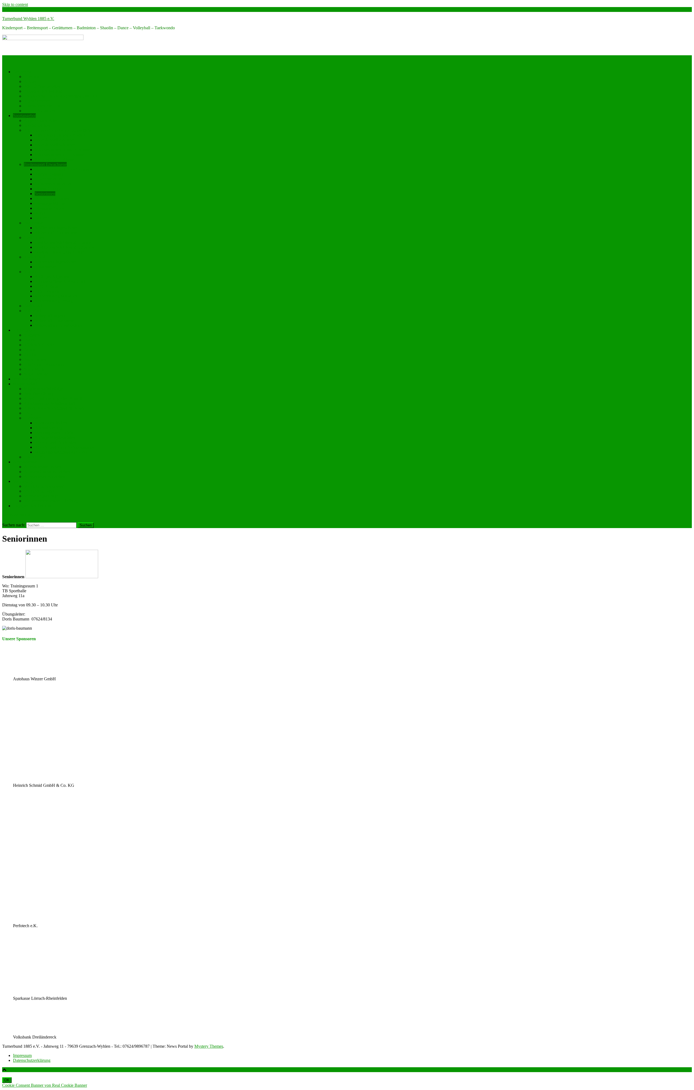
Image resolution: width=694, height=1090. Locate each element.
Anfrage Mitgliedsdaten (55, 437)
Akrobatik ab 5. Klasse (54, 159)
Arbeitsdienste (25, 462)
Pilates (29, 340)
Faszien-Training (49, 174)
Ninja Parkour (36, 374)
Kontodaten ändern (51, 423)
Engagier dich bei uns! (43, 91)
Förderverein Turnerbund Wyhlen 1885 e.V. (61, 96)
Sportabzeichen (37, 125)
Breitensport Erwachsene (45, 164)
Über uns (32, 76)
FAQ (28, 413)
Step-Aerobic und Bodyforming (62, 169)
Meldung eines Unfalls (54, 432)
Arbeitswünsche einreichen (47, 471)
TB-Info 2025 (36, 457)
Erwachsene (45, 266)
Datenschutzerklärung (31, 1060)
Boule (40, 213)
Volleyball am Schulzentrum (59, 325)
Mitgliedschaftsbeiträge (43, 388)
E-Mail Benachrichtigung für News (54, 408)
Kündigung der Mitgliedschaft (49, 403)
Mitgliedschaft (25, 383)
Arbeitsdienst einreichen (44, 476)
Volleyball (32, 310)
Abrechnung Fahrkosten (55, 442)
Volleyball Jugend (50, 315)
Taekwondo (34, 305)
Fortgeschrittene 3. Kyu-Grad (60, 281)
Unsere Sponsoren (39, 110)
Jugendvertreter (37, 101)
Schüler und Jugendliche (56, 227)
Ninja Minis (34, 369)
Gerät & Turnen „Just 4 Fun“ (59, 252)
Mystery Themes (208, 1046)
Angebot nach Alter (40, 120)
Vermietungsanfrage (41, 496)
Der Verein (22, 71)
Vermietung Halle (39, 491)
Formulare (32, 418)
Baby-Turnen (35, 359)
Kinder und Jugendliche (55, 262)
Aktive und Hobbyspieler (56, 232)
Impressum (22, 1055)
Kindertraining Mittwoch (56, 296)
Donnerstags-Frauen (52, 198)
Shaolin (30, 271)
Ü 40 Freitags (46, 286)
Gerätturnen (34, 237)
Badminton (33, 223)
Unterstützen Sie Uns (42, 105)
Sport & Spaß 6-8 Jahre (55, 145)
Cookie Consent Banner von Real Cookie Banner (44, 1085)
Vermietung (23, 481)
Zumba (30, 354)
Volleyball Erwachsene (54, 320)
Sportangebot (24, 115)
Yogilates (32, 335)
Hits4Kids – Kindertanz (44, 364)
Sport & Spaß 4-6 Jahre (55, 140)
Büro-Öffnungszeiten (42, 86)
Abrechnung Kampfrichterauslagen (65, 447)
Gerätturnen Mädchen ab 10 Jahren (65, 247)
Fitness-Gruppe (48, 188)
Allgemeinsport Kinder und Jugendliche (58, 130)
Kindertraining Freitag (54, 301)
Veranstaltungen (26, 379)
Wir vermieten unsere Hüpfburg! (51, 501)
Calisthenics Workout (53, 184)
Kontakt (31, 81)
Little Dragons (47, 291)
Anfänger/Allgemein (52, 276)
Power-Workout (48, 179)
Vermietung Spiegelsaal (44, 486)
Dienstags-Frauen (50, 208)
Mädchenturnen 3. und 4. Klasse (62, 149)
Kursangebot (24, 330)
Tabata (29, 349)
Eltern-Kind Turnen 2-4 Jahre (60, 135)
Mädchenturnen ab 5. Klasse (59, 154)
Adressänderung (49, 427)
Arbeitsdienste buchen (43, 466)
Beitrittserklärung (38, 393)
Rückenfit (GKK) (39, 344)
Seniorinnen (45, 193)
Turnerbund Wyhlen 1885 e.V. (28, 18)
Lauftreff (42, 218)
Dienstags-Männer (50, 203)
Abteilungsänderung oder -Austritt (53, 398)
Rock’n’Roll (34, 257)
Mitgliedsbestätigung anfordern (61, 452)
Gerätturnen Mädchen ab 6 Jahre (63, 242)
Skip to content (15, 4)
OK (6, 1080)
